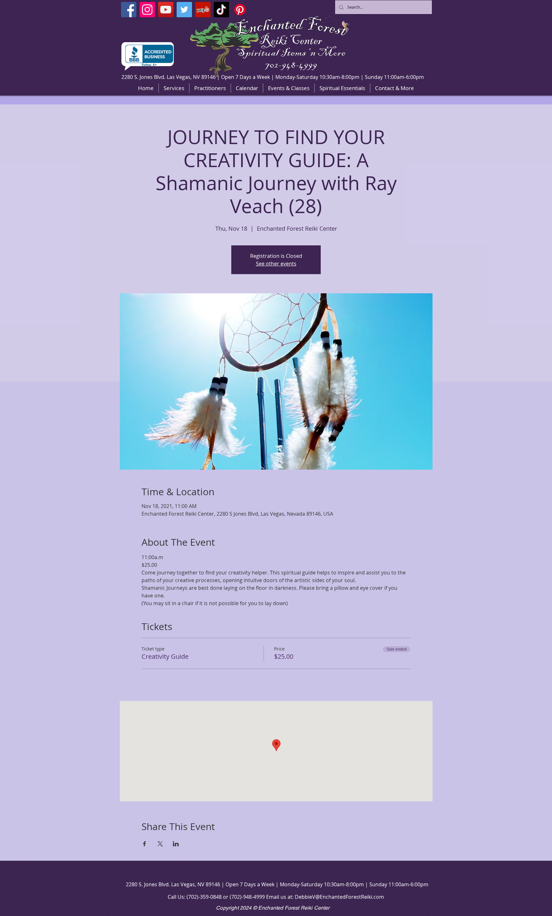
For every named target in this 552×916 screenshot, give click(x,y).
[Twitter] (184, 9)
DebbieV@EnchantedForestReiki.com (339, 896)
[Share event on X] (160, 843)
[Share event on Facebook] (145, 843)
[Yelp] (203, 9)
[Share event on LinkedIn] (176, 843)
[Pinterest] (240, 9)
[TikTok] (221, 9)
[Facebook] (128, 9)
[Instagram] (147, 9)
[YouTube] (165, 9)
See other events (276, 263)
